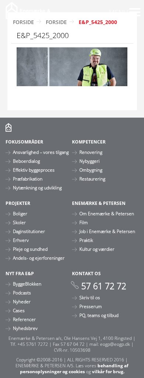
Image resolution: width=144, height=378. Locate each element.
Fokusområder (24, 142)
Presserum (90, 306)
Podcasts (22, 293)
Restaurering (92, 179)
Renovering (90, 152)
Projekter (18, 203)
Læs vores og (74, 368)
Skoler (19, 222)
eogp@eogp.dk (115, 344)
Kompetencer (89, 142)
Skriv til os (89, 297)
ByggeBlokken (27, 284)
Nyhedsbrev (25, 328)
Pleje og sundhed (30, 249)
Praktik (86, 240)
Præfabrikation (27, 179)
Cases (19, 310)
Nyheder (22, 301)
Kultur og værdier (96, 249)
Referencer (24, 319)
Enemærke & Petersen (99, 203)
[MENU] (134, 12)
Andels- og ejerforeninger (39, 258)
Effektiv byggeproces (34, 170)
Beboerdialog (26, 161)
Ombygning (90, 170)
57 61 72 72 (103, 286)
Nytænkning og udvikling (37, 187)
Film (83, 222)
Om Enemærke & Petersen (106, 213)
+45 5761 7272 (32, 344)
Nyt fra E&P (20, 273)
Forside (23, 22)
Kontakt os (86, 273)
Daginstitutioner (29, 231)
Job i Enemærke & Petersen (107, 231)
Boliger (20, 213)
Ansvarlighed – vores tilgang (41, 152)
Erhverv (21, 240)
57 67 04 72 (73, 344)
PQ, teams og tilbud (99, 315)
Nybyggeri (89, 161)
